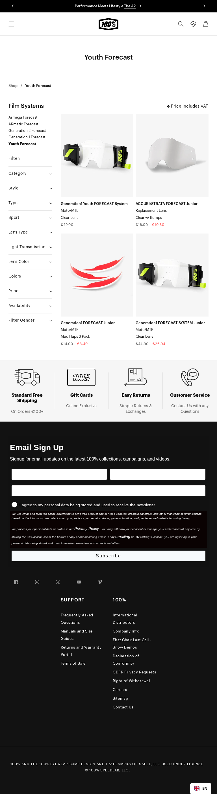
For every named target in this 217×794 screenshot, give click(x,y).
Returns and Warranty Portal (81, 650)
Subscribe (108, 555)
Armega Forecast (23, 117)
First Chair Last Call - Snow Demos (132, 643)
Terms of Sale (73, 663)
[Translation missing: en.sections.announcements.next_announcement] (204, 6)
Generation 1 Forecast (26, 137)
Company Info (126, 631)
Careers (120, 690)
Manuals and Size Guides (77, 634)
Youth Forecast (38, 86)
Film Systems (26, 106)
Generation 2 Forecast (27, 130)
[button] (11, 24)
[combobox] (200, 788)
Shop (13, 86)
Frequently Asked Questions (77, 618)
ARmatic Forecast (23, 124)
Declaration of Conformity (126, 659)
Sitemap (120, 698)
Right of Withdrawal (131, 681)
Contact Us (123, 707)
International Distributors (125, 618)
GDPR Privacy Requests (134, 672)
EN (204, 788)
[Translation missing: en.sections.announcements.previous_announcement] (12, 6)
